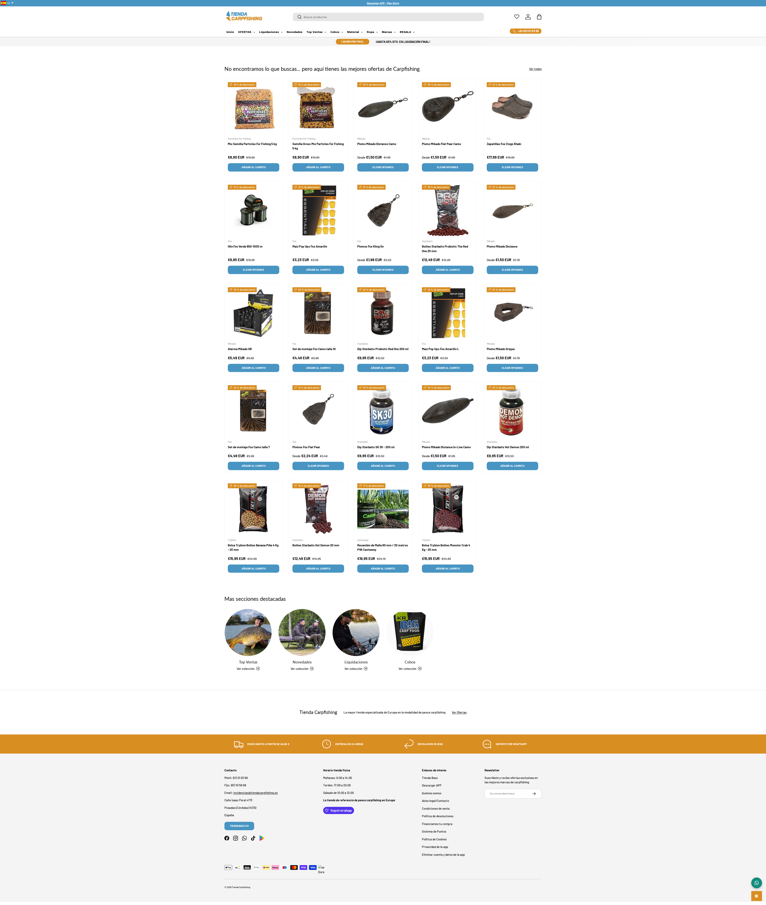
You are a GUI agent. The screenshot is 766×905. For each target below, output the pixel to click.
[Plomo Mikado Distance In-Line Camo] (447, 411)
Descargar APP (431, 785)
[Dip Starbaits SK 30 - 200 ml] (383, 411)
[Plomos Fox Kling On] (383, 210)
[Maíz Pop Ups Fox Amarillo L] (447, 313)
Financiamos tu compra (437, 823)
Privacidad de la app (435, 847)
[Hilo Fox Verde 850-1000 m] (253, 210)
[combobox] (388, 17)
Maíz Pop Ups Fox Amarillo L (440, 349)
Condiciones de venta (436, 808)
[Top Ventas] (248, 632)
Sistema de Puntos (434, 831)
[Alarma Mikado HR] (253, 313)
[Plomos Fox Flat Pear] (318, 411)
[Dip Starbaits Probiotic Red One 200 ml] (383, 313)
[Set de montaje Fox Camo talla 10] (318, 313)
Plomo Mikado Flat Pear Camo (441, 144)
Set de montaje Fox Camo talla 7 (249, 447)
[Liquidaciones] (356, 632)
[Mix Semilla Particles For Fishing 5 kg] (253, 108)
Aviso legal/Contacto (435, 800)
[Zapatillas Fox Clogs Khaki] (512, 108)
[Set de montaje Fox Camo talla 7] (253, 411)
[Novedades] (302, 632)
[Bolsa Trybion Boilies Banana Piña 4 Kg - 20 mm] (253, 509)
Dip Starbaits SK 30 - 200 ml (376, 447)
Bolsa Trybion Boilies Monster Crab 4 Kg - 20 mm (446, 547)
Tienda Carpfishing (241, 887)
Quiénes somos (431, 793)
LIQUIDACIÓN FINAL (352, 41)
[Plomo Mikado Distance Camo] (383, 108)
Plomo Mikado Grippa (501, 349)
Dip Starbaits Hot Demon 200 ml (508, 447)
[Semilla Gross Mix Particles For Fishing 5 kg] (318, 108)
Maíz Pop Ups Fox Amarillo (309, 246)
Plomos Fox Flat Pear (306, 447)
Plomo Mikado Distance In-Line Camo (446, 447)
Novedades (302, 662)
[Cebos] (409, 632)
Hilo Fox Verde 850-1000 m (245, 246)
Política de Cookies (434, 839)
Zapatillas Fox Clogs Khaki (504, 144)
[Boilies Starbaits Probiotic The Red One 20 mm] (447, 210)
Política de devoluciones (437, 816)
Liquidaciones (356, 662)
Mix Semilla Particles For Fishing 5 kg (252, 144)
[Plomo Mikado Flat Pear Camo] (447, 108)
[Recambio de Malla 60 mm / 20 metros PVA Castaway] (383, 509)
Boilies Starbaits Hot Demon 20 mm (315, 545)
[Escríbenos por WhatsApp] (756, 882)
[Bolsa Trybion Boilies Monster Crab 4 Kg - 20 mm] (447, 509)
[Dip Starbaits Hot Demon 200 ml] (512, 411)
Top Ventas (248, 662)
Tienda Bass (430, 777)
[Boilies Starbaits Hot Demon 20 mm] (318, 509)
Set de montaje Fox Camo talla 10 (314, 349)
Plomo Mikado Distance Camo (376, 144)
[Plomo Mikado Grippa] (512, 313)
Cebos (410, 662)
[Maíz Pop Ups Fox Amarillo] (318, 210)
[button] (539, 16)
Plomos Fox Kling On (370, 246)
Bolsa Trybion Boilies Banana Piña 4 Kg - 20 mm (253, 547)
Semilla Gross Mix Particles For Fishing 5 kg (318, 146)
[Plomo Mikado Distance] (512, 210)
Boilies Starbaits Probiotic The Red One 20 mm (445, 249)
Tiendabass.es (239, 825)
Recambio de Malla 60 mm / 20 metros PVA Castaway (382, 547)
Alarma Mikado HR (240, 349)
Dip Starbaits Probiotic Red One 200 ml (383, 349)
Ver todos (535, 69)
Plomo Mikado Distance (502, 246)
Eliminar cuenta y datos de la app (443, 854)
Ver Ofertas (459, 712)
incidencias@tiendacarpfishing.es (255, 792)
